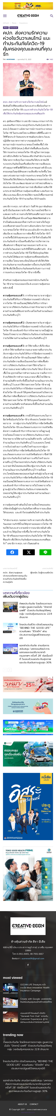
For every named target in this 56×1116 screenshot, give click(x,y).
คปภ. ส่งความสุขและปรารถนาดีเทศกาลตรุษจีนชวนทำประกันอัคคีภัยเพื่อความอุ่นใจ (15, 577)
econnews (11, 59)
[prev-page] (5, 670)
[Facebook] (28, 965)
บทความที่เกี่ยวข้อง (16, 593)
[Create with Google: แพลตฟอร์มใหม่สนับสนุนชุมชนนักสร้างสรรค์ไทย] (10, 1002)
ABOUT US (22, 1104)
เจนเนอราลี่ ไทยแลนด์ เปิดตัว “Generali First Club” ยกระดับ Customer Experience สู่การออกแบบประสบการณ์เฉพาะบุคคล (35, 1019)
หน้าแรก (6, 23)
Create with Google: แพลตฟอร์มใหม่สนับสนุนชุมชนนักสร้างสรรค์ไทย (36, 1000)
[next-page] (9, 670)
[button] (5, 16)
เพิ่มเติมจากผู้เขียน (15, 596)
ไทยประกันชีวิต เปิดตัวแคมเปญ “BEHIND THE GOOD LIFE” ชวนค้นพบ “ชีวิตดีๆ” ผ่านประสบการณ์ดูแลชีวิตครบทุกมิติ (36, 631)
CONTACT (34, 1104)
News (14, 23)
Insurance (23, 23)
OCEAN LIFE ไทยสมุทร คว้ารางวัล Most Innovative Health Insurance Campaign (34, 987)
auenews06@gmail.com (33, 958)
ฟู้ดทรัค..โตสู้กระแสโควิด (41, 572)
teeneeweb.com (28, 1112)
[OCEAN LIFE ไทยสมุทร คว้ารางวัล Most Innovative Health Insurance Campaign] (10, 988)
